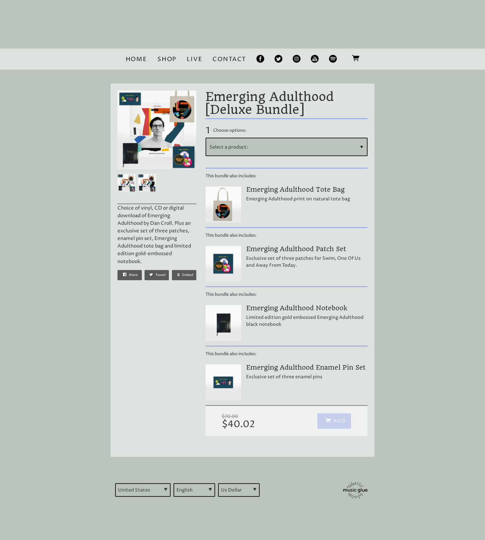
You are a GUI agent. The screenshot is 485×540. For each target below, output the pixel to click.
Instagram (296, 59)
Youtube (313, 59)
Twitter (278, 59)
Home (136, 59)
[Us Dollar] (239, 489)
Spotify (332, 59)
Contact (229, 59)
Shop (167, 59)
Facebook (259, 59)
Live (194, 59)
